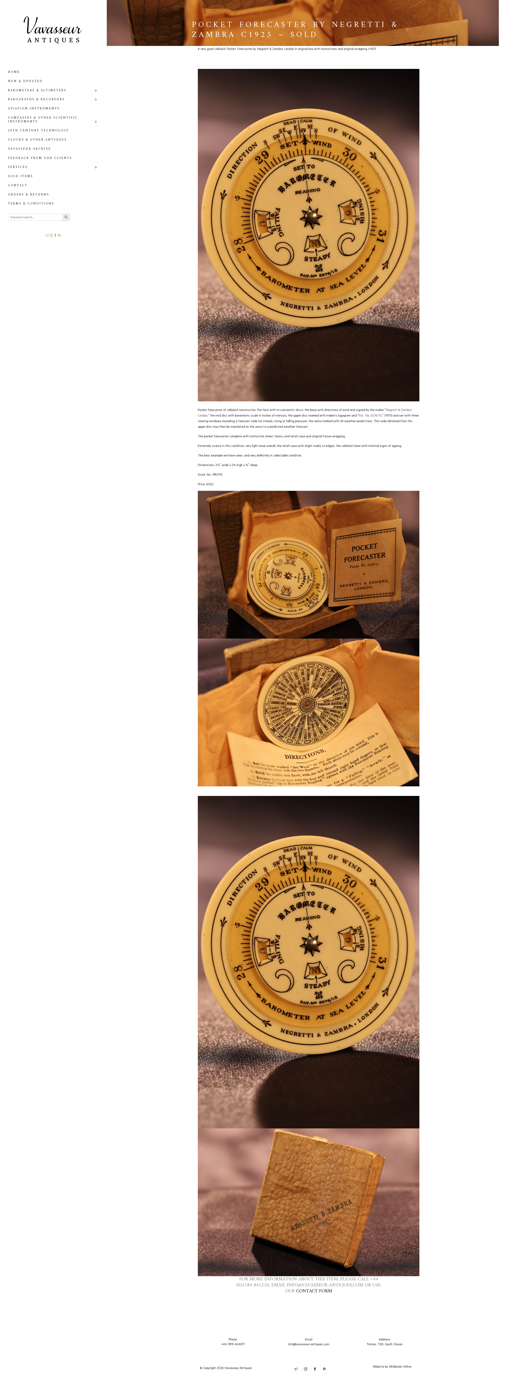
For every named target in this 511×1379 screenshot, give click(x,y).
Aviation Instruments (34, 109)
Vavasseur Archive (29, 149)
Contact (18, 186)
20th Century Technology (38, 131)
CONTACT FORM (314, 1291)
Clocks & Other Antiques (37, 140)
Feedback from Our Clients (40, 159)
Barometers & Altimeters (37, 91)
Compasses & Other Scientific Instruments (43, 120)
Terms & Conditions (31, 204)
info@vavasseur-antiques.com (308, 1344)
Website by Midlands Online (392, 1366)
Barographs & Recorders (36, 100)
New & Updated (25, 82)
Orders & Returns (28, 195)
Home (14, 72)
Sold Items (20, 177)
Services (18, 168)
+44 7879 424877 (233, 1344)
